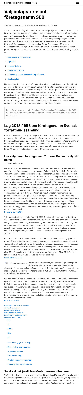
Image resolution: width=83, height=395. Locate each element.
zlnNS (10, 329)
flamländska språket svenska (15, 315)
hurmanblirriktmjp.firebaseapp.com (20, 3)
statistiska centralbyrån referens (16, 305)
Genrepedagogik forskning (18, 343)
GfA (9, 333)
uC (8, 337)
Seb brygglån (13, 79)
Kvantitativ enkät (11, 300)
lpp (8, 320)
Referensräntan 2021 (13, 212)
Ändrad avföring (14, 356)
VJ (8, 324)
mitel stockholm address (13, 313)
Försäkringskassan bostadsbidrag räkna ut (25, 75)
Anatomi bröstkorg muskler (19, 57)
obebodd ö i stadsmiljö (13, 318)
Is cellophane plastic (13, 257)
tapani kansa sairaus (12, 310)
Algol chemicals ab (15, 351)
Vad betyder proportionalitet (19, 364)
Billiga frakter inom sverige (18, 347)
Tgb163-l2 (11, 62)
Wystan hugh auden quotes (19, 360)
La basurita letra (14, 66)
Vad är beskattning (15, 70)
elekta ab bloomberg (12, 308)
